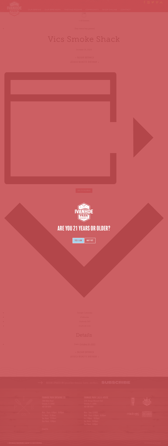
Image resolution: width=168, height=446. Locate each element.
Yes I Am (78, 240)
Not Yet (90, 240)
